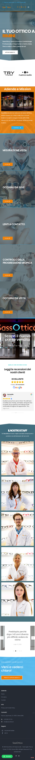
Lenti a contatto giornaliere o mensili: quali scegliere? (18, 636)
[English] (31, 757)
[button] (10, 52)
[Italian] (33, 757)
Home (2, 694)
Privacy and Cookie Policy (8, 708)
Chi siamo (4, 697)
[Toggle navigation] (28, 7)
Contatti (3, 700)
